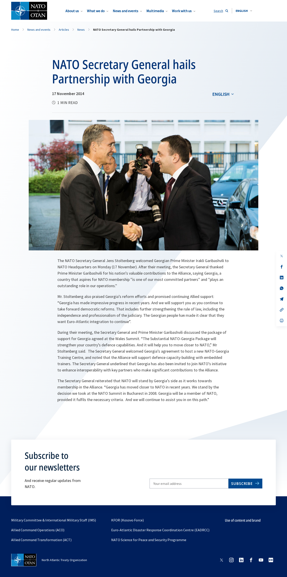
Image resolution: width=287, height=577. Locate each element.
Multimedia (155, 11)
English (221, 94)
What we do (96, 11)
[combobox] (244, 10)
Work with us (182, 11)
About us (72, 11)
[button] (244, 10)
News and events (125, 11)
